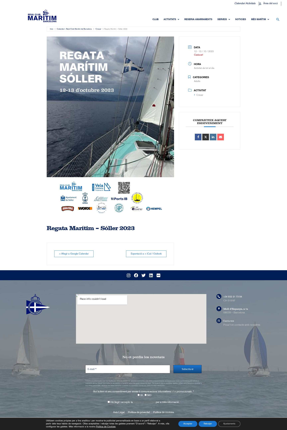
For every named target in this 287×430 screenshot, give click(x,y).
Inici (51, 29)
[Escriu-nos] (218, 320)
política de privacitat (144, 402)
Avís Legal (119, 412)
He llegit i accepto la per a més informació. (145, 402)
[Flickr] (158, 275)
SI (141, 395)
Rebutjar (208, 424)
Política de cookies (163, 412)
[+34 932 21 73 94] (218, 296)
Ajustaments (229, 424)
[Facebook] (136, 275)
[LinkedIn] (213, 137)
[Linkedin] (151, 275)
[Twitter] (143, 275)
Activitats (170, 19)
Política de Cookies (106, 427)
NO (149, 395)
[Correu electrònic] (220, 137)
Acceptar (187, 424)
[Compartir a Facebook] (198, 137)
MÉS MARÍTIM (258, 19)
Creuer (98, 29)
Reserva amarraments (198, 19)
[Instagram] (128, 275)
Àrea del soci (270, 3)
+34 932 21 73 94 (232, 297)
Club (155, 19)
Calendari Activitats (244, 3)
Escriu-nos (228, 321)
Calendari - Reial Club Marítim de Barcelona (74, 29)
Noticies (240, 19)
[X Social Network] (205, 137)
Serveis (222, 19)
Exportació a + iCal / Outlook (146, 254)
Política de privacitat (139, 412)
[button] (278, 19)
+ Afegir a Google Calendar (74, 254)
